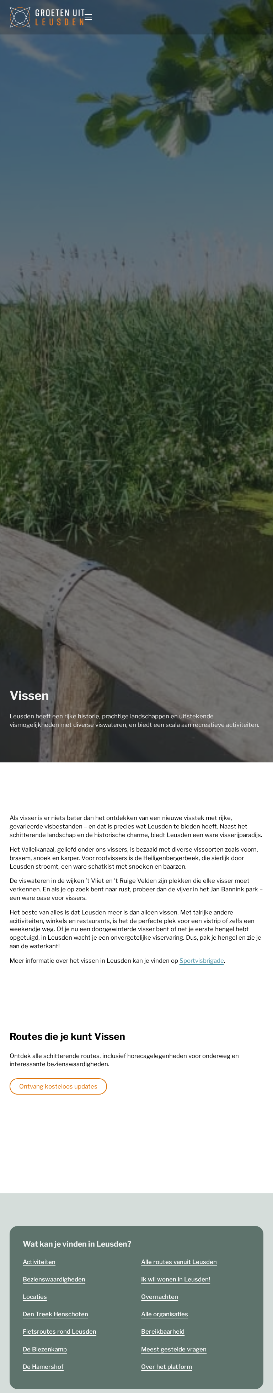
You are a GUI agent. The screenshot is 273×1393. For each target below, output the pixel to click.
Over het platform (166, 1366)
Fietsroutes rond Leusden (59, 1331)
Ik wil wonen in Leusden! (175, 1279)
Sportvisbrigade (202, 960)
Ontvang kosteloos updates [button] (58, 1086)
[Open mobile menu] (88, 17)
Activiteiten (39, 1261)
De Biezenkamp (45, 1349)
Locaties (35, 1296)
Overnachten (159, 1296)
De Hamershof (43, 1366)
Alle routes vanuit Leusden (179, 1261)
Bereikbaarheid (162, 1331)
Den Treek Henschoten (55, 1314)
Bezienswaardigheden (54, 1279)
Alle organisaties (164, 1314)
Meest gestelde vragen (174, 1349)
